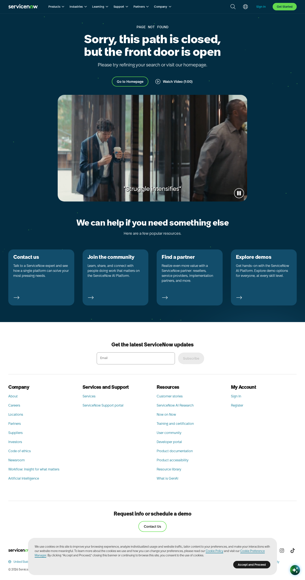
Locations (15, 414)
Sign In (236, 396)
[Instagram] (282, 550)
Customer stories (170, 396)
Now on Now (166, 414)
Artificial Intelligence (23, 478)
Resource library (169, 469)
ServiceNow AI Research (175, 405)
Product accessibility (172, 460)
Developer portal (169, 442)
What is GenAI (167, 478)
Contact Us (152, 526)
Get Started (285, 7)
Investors (15, 442)
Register (237, 405)
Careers (14, 405)
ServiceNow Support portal (103, 405)
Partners (14, 423)
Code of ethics (19, 451)
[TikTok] (292, 550)
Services (89, 396)
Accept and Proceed (252, 565)
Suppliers (15, 433)
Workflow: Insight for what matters (33, 469)
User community (169, 433)
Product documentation (175, 451)
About (13, 396)
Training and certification (175, 423)
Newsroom (16, 460)
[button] (56, 6)
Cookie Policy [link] (214, 551)
